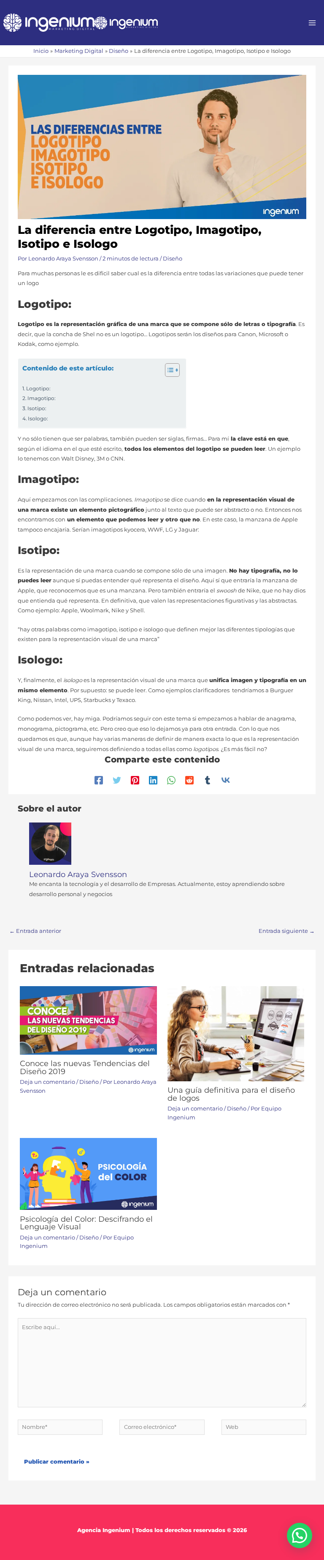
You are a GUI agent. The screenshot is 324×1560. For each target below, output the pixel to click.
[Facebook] (98, 780)
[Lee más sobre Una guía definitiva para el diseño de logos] (235, 1033)
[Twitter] (117, 780)
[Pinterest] (135, 780)
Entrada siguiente (287, 931)
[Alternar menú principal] (312, 22)
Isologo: (38, 419)
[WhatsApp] (171, 780)
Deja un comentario (47, 1082)
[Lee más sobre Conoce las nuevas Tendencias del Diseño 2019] (88, 1020)
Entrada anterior (35, 931)
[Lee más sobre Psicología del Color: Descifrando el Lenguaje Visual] (88, 1173)
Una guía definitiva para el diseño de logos (231, 1093)
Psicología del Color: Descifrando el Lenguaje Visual (86, 1222)
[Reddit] (189, 780)
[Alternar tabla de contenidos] (168, 370)
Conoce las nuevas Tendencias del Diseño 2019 (85, 1067)
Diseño (172, 258)
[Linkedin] (153, 780)
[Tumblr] (207, 780)
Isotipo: (36, 408)
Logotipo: (38, 389)
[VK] (225, 780)
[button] (299, 1535)
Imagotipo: (41, 398)
